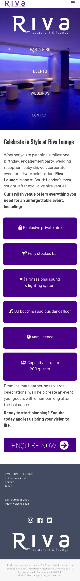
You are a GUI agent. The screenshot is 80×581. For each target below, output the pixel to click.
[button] (40, 49)
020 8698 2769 (20, 499)
